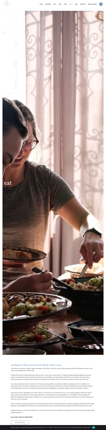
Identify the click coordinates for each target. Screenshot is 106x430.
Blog (76, 4)
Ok (93, 427)
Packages (48, 4)
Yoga (65, 4)
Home (41, 4)
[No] (104, 427)
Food (70, 4)
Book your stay (20, 422)
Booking (82, 4)
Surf (60, 4)
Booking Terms (92, 4)
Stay (54, 4)
